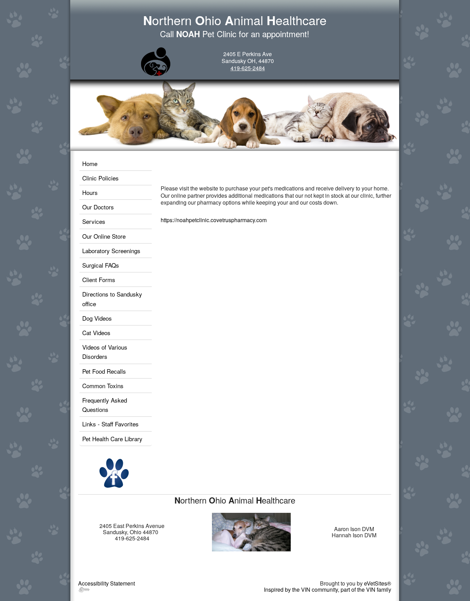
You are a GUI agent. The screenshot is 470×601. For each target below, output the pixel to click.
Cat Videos (96, 332)
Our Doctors (98, 207)
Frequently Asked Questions (104, 405)
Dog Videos (97, 318)
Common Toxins (103, 385)
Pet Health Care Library (112, 438)
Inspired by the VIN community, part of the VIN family (327, 589)
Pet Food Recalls (104, 371)
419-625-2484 (248, 68)
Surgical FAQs (100, 265)
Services (93, 221)
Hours (90, 192)
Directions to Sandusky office (112, 299)
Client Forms (98, 279)
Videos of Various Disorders (104, 352)
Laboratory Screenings (111, 250)
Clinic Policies (100, 178)
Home (89, 163)
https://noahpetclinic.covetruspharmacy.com (214, 220)
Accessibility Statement (106, 583)
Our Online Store (104, 236)
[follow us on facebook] (114, 473)
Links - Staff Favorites (110, 423)
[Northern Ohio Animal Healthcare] (156, 61)
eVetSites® (377, 583)
